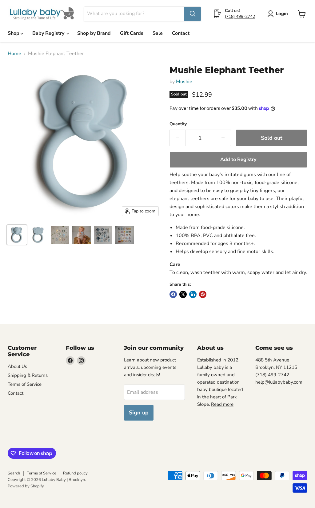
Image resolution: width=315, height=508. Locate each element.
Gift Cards (131, 33)
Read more (222, 404)
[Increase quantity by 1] (223, 138)
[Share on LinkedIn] (193, 294)
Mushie (184, 81)
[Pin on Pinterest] (202, 294)
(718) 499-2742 (240, 16)
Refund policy (75, 473)
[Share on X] (183, 294)
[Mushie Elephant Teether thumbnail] (17, 235)
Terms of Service (25, 384)
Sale (158, 33)
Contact (180, 33)
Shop (14, 33)
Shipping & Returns (28, 375)
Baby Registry (49, 33)
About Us (17, 366)
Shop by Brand (94, 33)
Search (14, 473)
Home (14, 53)
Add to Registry (238, 159)
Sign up (139, 412)
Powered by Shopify (26, 486)
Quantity (178, 124)
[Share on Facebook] (173, 294)
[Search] (192, 14)
